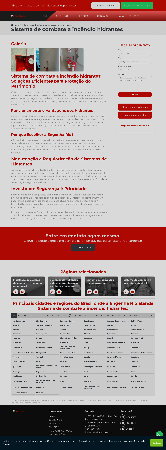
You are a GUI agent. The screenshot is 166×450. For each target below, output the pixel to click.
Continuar (157, 443)
